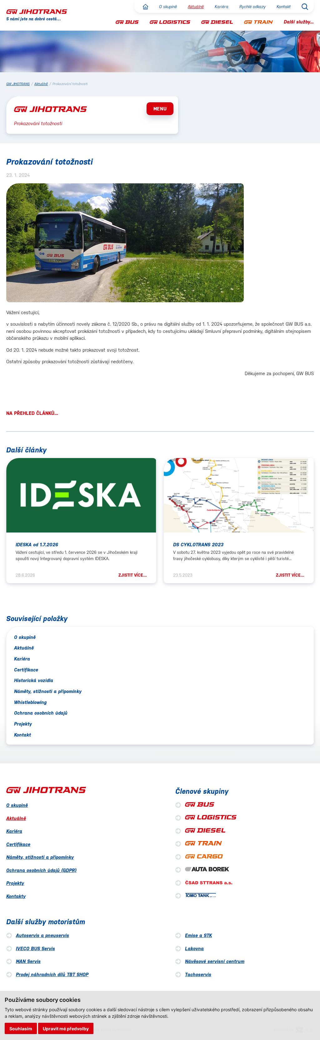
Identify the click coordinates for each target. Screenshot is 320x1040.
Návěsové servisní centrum (214, 961)
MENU (160, 108)
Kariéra (221, 6)
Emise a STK (198, 935)
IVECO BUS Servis (35, 948)
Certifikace (26, 669)
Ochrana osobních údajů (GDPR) (41, 870)
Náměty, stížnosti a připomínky (48, 691)
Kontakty (16, 896)
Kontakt (284, 6)
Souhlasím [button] (20, 1028)
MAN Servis (28, 961)
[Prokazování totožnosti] (125, 243)
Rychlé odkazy (252, 6)
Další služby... (299, 21)
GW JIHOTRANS (18, 84)
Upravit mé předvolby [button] (66, 1028)
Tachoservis (198, 974)
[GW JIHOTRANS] (36, 11)
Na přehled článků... (32, 413)
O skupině (168, 6)
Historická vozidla (33, 680)
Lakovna (194, 948)
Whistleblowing (30, 702)
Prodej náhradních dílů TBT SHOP (52, 974)
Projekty (23, 723)
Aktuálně (196, 6)
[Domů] (145, 6)
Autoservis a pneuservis (42, 935)
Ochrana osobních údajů (41, 713)
